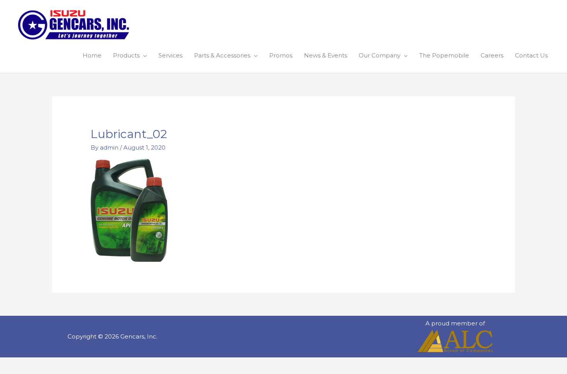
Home (92, 55)
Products (126, 55)
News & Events (325, 55)
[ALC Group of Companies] (455, 341)
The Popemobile (444, 55)
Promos (280, 55)
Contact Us (531, 55)
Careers (492, 55)
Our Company (379, 55)
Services (170, 55)
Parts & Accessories (222, 55)
